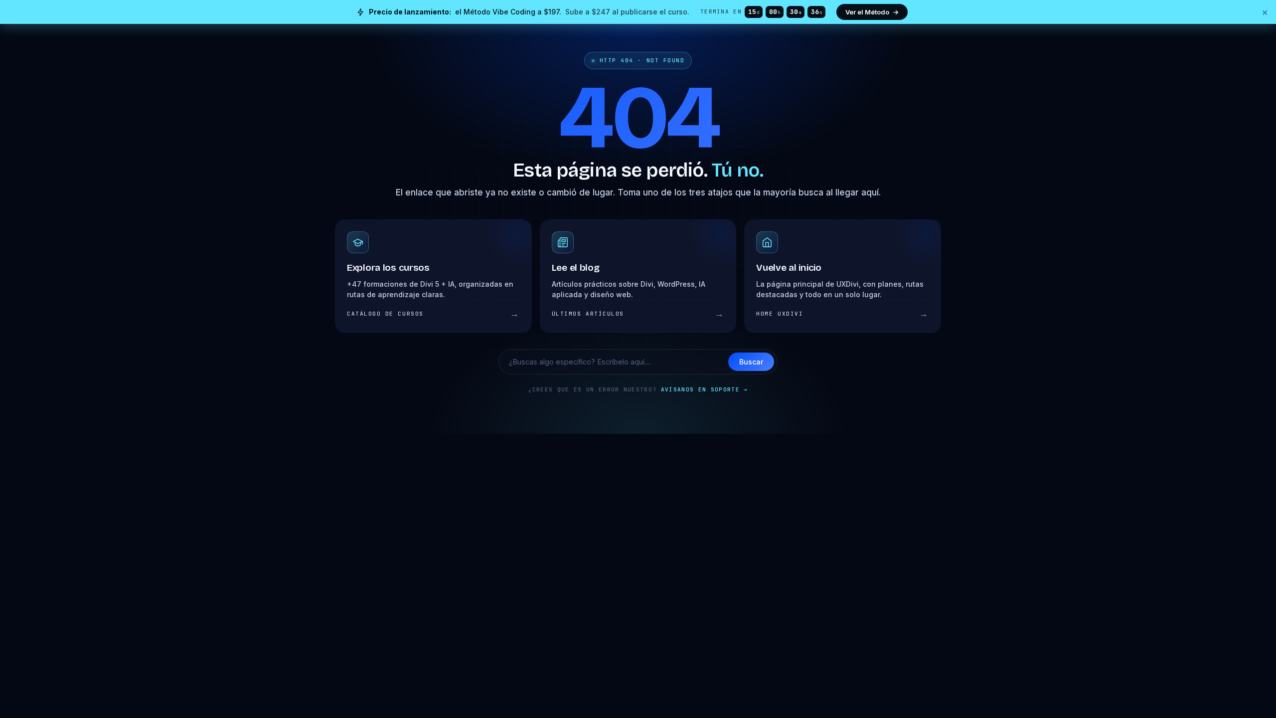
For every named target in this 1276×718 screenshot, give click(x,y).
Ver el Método (872, 12)
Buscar (751, 362)
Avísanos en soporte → (704, 389)
